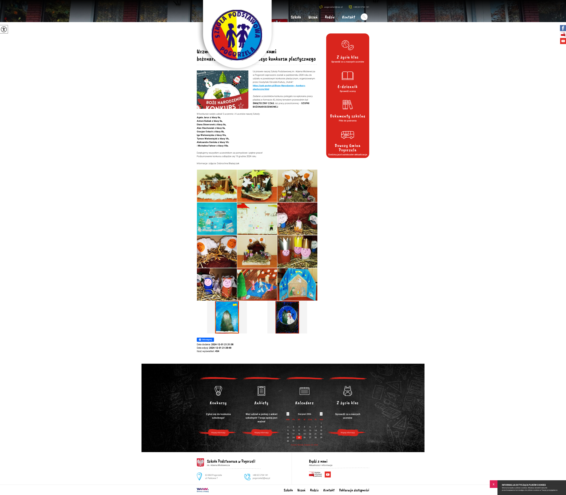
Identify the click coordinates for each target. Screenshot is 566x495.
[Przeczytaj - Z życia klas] (347, 391)
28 (316, 437)
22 (321, 434)
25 (299, 437)
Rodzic (330, 17)
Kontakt (348, 17)
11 (299, 430)
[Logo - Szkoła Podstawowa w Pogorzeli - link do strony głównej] (236, 36)
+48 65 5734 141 (361, 7)
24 (293, 437)
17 (293, 434)
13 (310, 430)
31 (293, 441)
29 (321, 437)
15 (321, 430)
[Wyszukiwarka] (364, 17)
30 (288, 441)
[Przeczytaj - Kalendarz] (304, 391)
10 (293, 430)
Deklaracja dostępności (354, 490)
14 (316, 430)
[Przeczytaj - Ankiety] (261, 391)
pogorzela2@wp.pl (333, 7)
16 (288, 434)
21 (316, 434)
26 (304, 437)
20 (310, 434)
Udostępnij (207, 339)
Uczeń (312, 17)
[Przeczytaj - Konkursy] (218, 391)
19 (304, 434)
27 (310, 437)
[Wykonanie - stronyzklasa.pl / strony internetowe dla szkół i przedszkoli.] (203, 490)
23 (288, 437)
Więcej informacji (218, 432)
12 (304, 430)
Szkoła (296, 17)
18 (299, 434)
